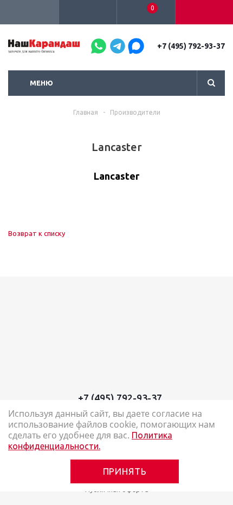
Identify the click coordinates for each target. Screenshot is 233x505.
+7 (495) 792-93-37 (191, 46)
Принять (125, 471)
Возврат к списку (36, 233)
